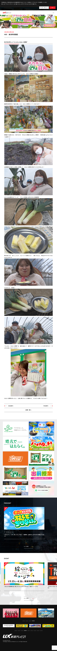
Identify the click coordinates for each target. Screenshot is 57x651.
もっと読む (26, 546)
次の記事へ (46, 406)
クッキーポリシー (44, 7)
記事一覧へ (28, 410)
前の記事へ (11, 406)
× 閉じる (52, 7)
